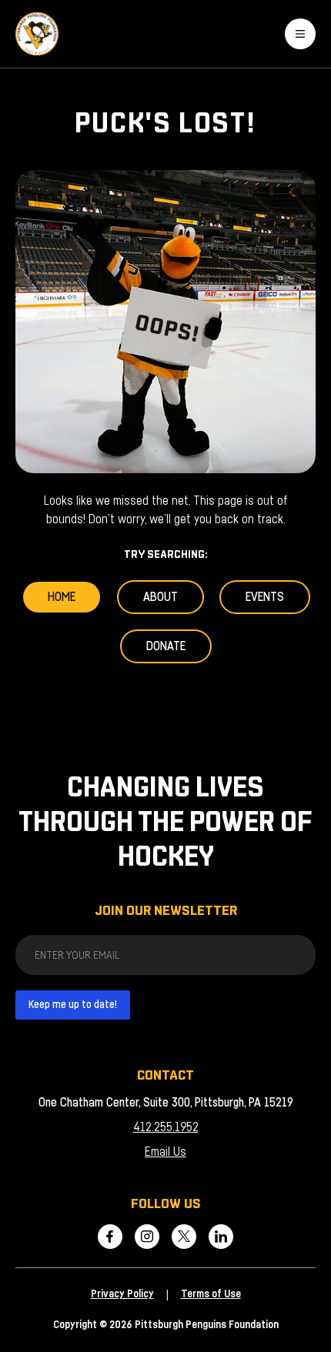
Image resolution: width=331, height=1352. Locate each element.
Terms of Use (211, 1294)
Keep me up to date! (72, 1005)
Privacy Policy (122, 1294)
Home (61, 597)
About (160, 597)
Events (265, 597)
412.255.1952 (166, 1127)
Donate (166, 646)
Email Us (165, 1152)
